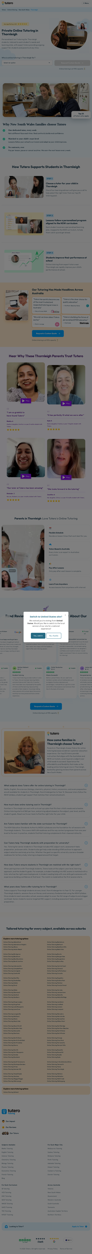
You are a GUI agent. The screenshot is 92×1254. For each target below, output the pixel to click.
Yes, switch (38, 635)
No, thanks (53, 635)
